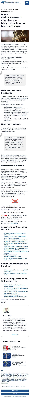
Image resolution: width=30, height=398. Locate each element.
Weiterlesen (15, 334)
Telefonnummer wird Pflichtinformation (14, 250)
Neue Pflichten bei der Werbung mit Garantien (16, 246)
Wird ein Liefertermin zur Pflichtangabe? (14, 241)
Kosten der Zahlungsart (10, 254)
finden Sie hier (14, 223)
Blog (4, 9)
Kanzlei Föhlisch (19, 4)
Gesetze (10, 9)
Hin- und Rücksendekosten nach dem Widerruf (16, 240)
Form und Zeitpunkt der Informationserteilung (16, 248)
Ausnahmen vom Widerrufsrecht (12, 256)
